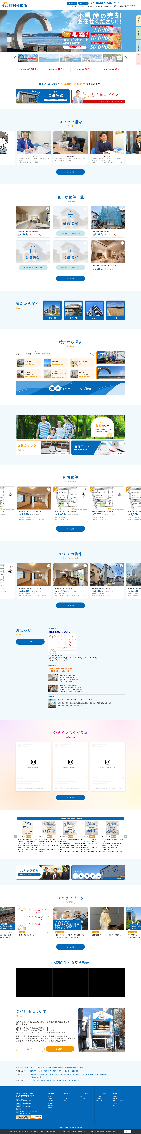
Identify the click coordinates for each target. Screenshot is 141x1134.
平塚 (68, 1080)
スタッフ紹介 (51, 1101)
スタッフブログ (52, 1103)
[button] (15, 57)
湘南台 (59, 1080)
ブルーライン (86, 1074)
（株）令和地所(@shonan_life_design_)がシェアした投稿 (34, 788)
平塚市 (71, 1067)
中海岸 (59, 1071)
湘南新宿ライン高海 (46, 1074)
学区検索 (98, 1096)
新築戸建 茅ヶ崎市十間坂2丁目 (69, 675)
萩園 (73, 1071)
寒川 (42, 1080)
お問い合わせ (116, 1096)
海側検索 (98, 1098)
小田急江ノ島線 (65, 1074)
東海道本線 (34, 1074)
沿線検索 (81, 6)
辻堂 (37, 1080)
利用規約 (115, 1103)
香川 (49, 1071)
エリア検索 (90, 6)
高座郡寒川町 (42, 1067)
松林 (68, 1071)
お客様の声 (108, 6)
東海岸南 (33, 1071)
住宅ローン (116, 1098)
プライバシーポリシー (118, 1101)
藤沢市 (50, 1067)
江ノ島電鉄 (76, 1074)
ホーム (74, 6)
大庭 (45, 1071)
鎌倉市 (56, 1067)
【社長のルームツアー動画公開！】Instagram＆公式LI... (75, 700)
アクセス (50, 1110)
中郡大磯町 (64, 1067)
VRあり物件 (99, 1101)
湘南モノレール (109, 1074)
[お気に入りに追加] (47, 209)
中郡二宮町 (79, 1067)
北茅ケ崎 (48, 1080)
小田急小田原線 (35, 1077)
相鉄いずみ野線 (97, 1074)
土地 (65, 1101)
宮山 (77, 1080)
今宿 (54, 1071)
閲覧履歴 (72, 3)
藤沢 (64, 1080)
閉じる (128, 1131)
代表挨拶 (50, 1107)
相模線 (56, 1074)
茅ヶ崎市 (33, 1067)
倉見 (73, 1080)
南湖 (77, 1071)
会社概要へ (60, 1049)
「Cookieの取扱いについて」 (102, 1131)
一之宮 (40, 1071)
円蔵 (64, 1071)
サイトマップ (116, 1105)
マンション (67, 1098)
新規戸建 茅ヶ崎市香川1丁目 (68, 685)
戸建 (65, 1096)
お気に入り (83, 3)
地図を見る (30, 1049)
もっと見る (70, 172)
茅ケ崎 (32, 1080)
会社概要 (99, 6)
